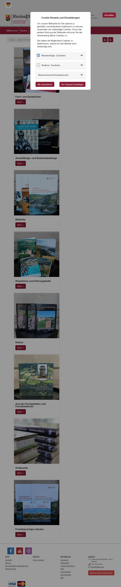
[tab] (60, 55)
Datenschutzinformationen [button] (53, 74)
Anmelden (109, 15)
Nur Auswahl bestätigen (72, 84)
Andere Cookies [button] (51, 65)
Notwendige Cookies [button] (54, 55)
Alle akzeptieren (44, 84)
